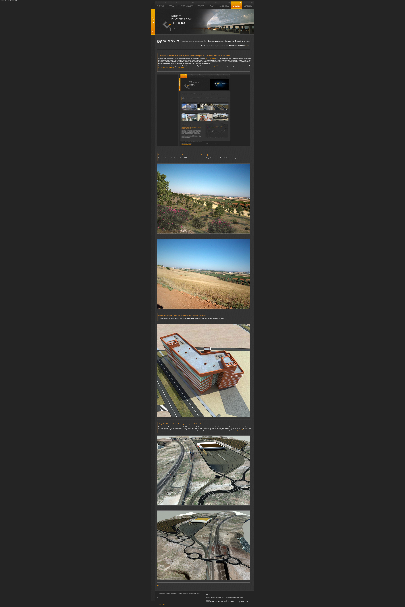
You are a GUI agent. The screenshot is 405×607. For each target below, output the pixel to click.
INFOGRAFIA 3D (210, 58)
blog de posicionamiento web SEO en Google (171, 67)
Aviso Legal (162, 604)
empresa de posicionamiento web (217, 66)
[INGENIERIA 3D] (200, 9)
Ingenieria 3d (240, 430)
